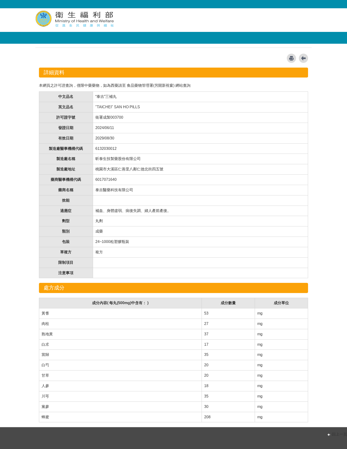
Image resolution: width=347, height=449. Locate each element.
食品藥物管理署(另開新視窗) (150, 85)
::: (36, 36)
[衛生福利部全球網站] (75, 19)
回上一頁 (339, 434)
